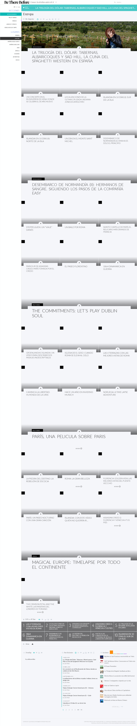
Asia (18, 47)
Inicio (17, 60)
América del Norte (13, 41)
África (17, 50)
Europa (17, 38)
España (17, 35)
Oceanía (16, 53)
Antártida (16, 57)
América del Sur (14, 44)
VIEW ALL (116, 707)
